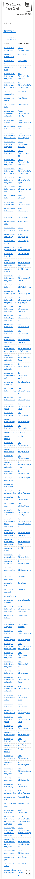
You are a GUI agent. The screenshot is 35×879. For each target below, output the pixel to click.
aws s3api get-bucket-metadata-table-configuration (10, 349)
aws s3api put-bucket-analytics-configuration (9, 624)
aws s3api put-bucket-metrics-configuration (9, 679)
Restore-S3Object (23, 804)
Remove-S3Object (23, 221)
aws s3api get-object (10, 432)
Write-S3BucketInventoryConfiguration (24, 655)
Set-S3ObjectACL (23, 749)
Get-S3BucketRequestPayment (24, 406)
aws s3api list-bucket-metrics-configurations (9, 542)
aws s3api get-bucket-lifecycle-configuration (9, 318)
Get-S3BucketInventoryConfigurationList (24, 533)
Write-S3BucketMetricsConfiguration (24, 679)
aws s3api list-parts (10, 596)
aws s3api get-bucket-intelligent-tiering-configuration (10, 300)
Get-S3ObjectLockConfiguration (24, 465)
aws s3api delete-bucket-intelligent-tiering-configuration (10, 135)
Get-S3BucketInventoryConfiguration (24, 309)
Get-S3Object (22, 583)
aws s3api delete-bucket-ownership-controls (9, 189)
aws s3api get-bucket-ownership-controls (9, 375)
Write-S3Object (22, 54)
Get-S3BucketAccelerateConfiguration (24, 263)
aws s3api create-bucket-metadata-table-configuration (10, 85)
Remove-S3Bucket (23, 105)
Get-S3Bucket (22, 548)
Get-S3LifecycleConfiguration (24, 318)
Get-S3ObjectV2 (23, 590)
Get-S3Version (22, 577)
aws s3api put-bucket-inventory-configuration (9, 655)
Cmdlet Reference (12, 39)
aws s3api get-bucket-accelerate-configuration (9, 263)
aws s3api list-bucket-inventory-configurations (9, 533)
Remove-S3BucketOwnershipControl (24, 189)
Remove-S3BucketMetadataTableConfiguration (24, 171)
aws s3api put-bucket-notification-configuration (10, 688)
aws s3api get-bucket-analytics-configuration (9, 278)
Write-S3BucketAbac (24, 600)
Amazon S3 (10, 31)
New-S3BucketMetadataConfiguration (24, 76)
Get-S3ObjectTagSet (24, 478)
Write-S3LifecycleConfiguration (24, 664)
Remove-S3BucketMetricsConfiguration (24, 180)
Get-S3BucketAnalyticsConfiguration (24, 278)
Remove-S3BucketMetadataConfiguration (24, 162)
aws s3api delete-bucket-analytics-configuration (9, 113)
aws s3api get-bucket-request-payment (9, 406)
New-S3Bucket (22, 67)
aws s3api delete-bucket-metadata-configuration (9, 162)
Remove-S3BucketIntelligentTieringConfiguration (24, 135)
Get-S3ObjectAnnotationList (24, 570)
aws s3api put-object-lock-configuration (8, 771)
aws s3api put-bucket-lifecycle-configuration (9, 664)
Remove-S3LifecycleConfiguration (24, 153)
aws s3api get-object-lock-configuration (8, 465)
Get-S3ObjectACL (23, 436)
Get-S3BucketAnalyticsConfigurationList (24, 512)
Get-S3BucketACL (23, 269)
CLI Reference (11, 37)
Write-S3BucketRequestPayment (24, 719)
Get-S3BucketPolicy (24, 382)
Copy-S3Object (22, 61)
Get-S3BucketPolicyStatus (24, 391)
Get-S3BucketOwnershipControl (24, 375)
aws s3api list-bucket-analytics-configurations (9, 512)
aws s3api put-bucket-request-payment (9, 719)
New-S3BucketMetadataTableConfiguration (24, 85)
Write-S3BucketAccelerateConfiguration (24, 609)
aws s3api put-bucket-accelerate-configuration (9, 609)
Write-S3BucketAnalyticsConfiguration (24, 624)
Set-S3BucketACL (23, 615)
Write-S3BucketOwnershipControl (24, 697)
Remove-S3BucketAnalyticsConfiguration (24, 113)
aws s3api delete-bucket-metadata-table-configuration (10, 171)
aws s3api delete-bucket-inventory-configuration (9, 144)
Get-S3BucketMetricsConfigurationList (24, 542)
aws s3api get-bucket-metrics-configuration (9, 358)
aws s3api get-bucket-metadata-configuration (9, 340)
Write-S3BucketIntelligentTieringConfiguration (24, 646)
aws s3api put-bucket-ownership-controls (9, 697)
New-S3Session (22, 98)
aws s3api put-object (10, 745)
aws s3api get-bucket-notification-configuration (10, 366)
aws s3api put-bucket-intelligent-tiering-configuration (10, 646)
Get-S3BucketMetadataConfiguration (24, 340)
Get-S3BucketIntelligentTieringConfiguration (24, 300)
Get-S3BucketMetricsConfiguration (24, 358)
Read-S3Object (22, 432)
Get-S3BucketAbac (23, 254)
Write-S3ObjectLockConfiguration (24, 771)
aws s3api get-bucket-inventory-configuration (9, 309)
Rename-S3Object (23, 797)
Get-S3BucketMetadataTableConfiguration (24, 349)
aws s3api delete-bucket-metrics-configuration (9, 180)
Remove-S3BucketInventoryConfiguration (24, 144)
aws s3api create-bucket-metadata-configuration (9, 76)
